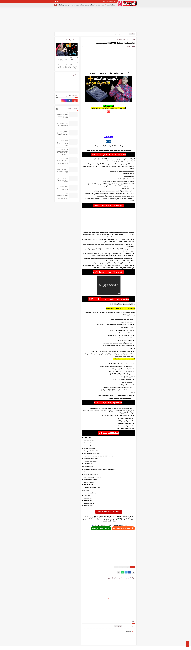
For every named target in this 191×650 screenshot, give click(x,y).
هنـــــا (92, 525)
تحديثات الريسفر (110, 5)
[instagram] (64, 100)
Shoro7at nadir (121, 648)
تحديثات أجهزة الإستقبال (121, 40)
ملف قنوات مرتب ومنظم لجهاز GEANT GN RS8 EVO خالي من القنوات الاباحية (62, 162)
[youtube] (58, 1)
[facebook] (55, 1)
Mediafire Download (122, 528)
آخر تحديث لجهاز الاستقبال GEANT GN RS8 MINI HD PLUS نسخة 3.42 (62, 116)
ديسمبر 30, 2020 (73, 57)
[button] (129, 572)
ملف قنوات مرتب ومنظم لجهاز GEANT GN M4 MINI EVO (62, 171)
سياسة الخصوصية (112, 1)
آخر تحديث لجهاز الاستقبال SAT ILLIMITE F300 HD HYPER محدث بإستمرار (62, 197)
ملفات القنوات (100, 5)
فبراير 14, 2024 (64, 149)
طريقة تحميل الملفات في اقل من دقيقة (68, 61)
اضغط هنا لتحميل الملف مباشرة (109, 511)
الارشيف (107, 1)
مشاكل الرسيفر (89, 5)
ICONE (116, 567)
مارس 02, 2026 (64, 140)
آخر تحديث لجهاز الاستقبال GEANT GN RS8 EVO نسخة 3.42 (62, 134)
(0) (83, 46)
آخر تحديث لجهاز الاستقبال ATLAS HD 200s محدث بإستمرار (62, 125)
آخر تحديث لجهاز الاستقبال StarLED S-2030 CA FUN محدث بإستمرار (62, 152)
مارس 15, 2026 (64, 193)
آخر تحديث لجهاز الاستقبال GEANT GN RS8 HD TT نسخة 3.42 (113, 34)
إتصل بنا (103, 1)
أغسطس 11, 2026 (63, 112)
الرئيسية (132, 40)
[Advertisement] (95, 20)
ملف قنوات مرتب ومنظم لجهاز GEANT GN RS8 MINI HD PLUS (62, 143)
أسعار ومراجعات (62, 5)
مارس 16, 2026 (64, 122)
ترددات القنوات (80, 5)
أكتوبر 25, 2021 (64, 168)
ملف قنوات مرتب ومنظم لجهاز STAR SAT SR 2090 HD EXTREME (62, 180)
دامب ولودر (71, 5)
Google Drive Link (100, 528)
